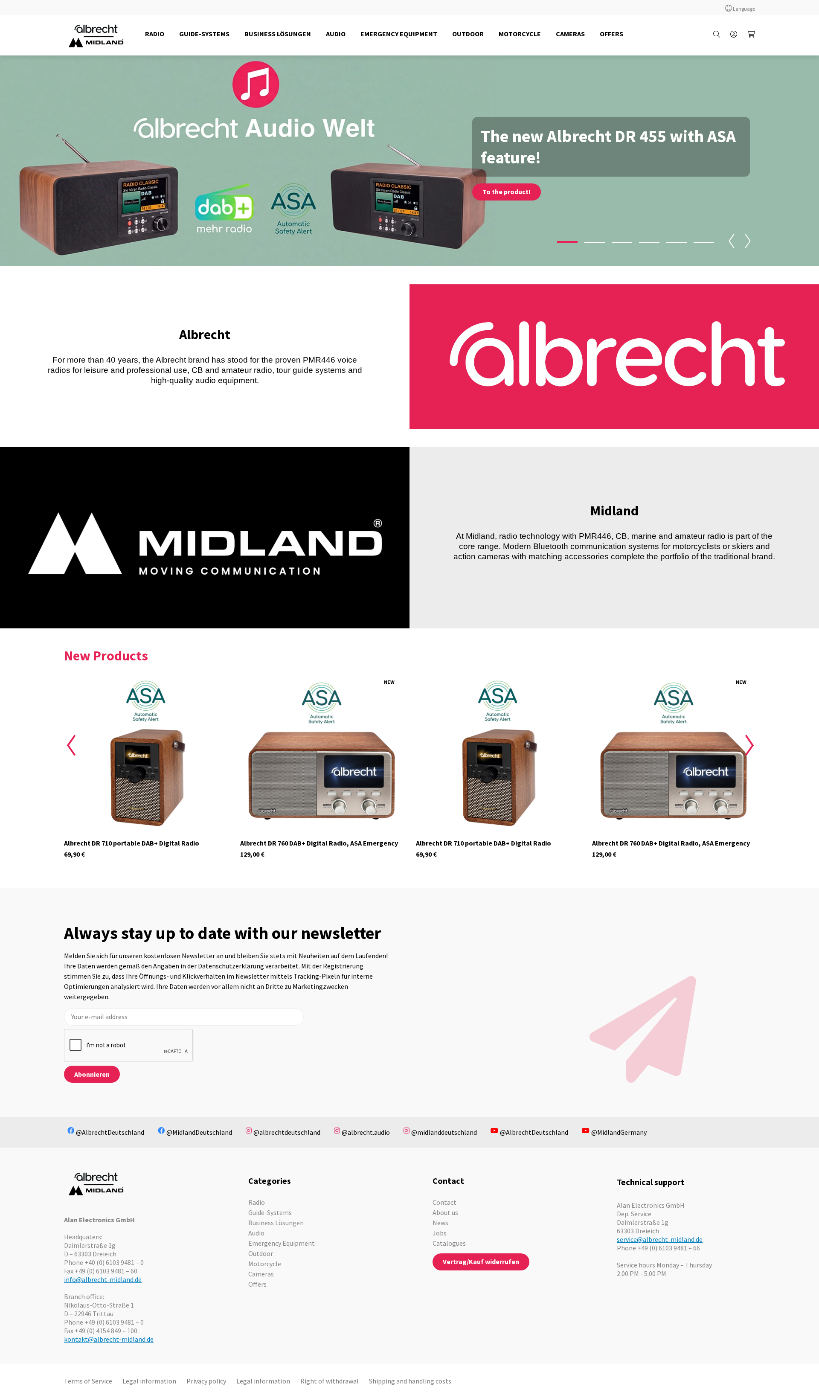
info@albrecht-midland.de (103, 1279)
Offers (257, 1284)
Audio (256, 1233)
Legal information (149, 1381)
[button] (567, 242)
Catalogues (449, 1243)
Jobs (440, 1233)
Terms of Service (88, 1381)
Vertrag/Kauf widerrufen (481, 1261)
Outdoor (260, 1253)
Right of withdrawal (329, 1381)
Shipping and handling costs (410, 1381)
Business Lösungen (276, 1222)
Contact (444, 1202)
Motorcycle (264, 1263)
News (440, 1222)
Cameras (261, 1274)
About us (445, 1212)
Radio (256, 1202)
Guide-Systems (270, 1212)
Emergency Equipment (281, 1243)
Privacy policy (206, 1381)
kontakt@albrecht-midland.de (109, 1339)
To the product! (506, 191)
